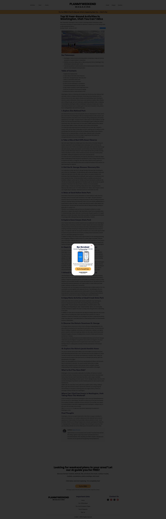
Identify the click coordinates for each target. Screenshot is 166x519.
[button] (91, 245)
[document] (83, 259)
